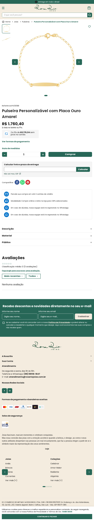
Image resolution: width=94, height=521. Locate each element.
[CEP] (40, 168)
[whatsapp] (22, 182)
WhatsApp (64, 208)
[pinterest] (27, 182)
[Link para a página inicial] (6, 21)
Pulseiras (25, 22)
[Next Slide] (89, 472)
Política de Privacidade (59, 322)
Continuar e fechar (47, 517)
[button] (16, 141)
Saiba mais (67, 511)
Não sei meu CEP (11, 174)
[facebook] (17, 182)
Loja (47, 449)
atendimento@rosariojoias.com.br (27, 376)
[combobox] (47, 15)
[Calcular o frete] (83, 169)
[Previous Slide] (5, 472)
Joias (16, 22)
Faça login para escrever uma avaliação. (21, 271)
